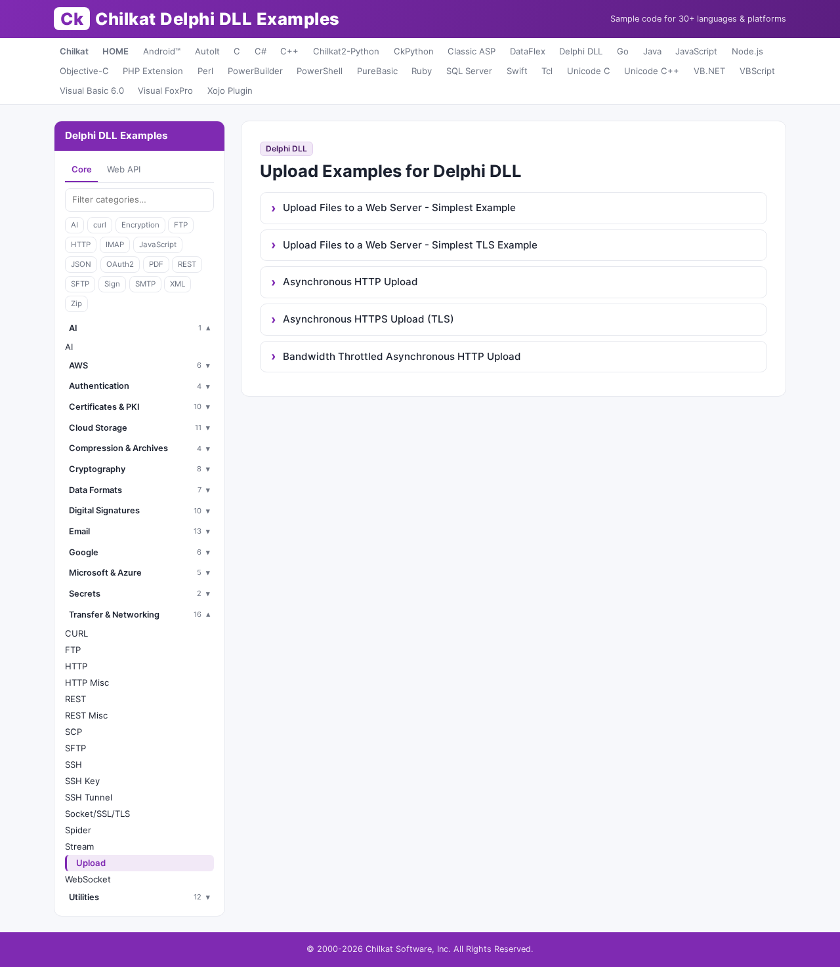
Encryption (140, 224)
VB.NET (709, 71)
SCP (73, 731)
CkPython (414, 51)
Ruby (421, 71)
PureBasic (377, 71)
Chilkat (74, 51)
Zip (76, 303)
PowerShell (320, 71)
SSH (73, 764)
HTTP (81, 244)
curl (99, 224)
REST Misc (86, 715)
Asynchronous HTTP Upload (350, 281)
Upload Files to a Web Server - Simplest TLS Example (410, 245)
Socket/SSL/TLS (97, 813)
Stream (79, 846)
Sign (112, 283)
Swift (517, 71)
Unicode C (588, 71)
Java (652, 51)
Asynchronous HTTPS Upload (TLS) (368, 319)
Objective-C (84, 71)
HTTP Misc (87, 682)
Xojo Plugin (230, 90)
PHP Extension (153, 71)
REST (187, 264)
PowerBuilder (255, 71)
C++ (289, 51)
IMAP (115, 244)
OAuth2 (120, 264)
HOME (115, 51)
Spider (78, 830)
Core (82, 169)
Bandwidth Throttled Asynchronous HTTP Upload (402, 356)
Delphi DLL (580, 51)
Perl (205, 71)
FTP (181, 224)
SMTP (145, 283)
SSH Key (82, 781)
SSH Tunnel (88, 797)
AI (74, 224)
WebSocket (88, 879)
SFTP (80, 283)
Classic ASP (471, 51)
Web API (123, 169)
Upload (91, 863)
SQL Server (469, 71)
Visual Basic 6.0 (92, 90)
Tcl (547, 71)
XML (177, 283)
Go (623, 51)
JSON (81, 264)
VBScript (757, 71)
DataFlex (527, 51)
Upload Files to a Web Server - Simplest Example (399, 207)
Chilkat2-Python (346, 51)
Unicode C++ (651, 71)
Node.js (747, 51)
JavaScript (696, 51)
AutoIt (207, 51)
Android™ (161, 51)
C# (260, 51)
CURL (76, 633)
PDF (156, 264)
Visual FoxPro (165, 90)
